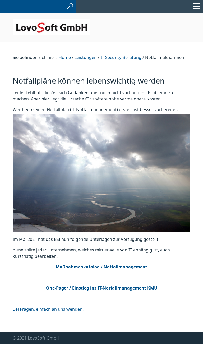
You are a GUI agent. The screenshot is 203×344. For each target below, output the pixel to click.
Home (65, 57)
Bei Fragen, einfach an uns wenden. (48, 309)
